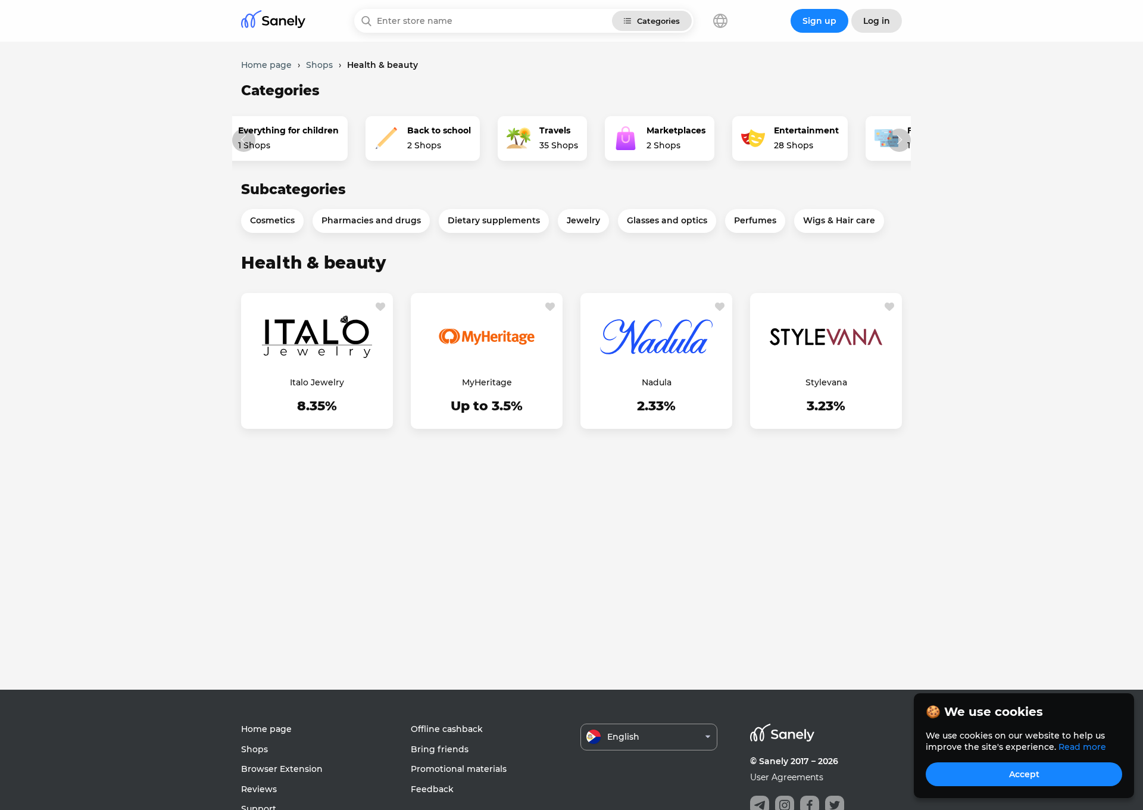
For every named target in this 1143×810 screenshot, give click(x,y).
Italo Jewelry (317, 382)
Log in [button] (876, 20)
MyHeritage (487, 382)
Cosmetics (272, 220)
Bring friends (440, 749)
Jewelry (583, 220)
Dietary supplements (494, 220)
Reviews (259, 789)
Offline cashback (447, 729)
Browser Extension (282, 769)
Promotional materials (459, 769)
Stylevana (826, 382)
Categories (658, 21)
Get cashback (317, 407)
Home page (266, 729)
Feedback (432, 789)
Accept (1024, 774)
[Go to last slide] (243, 140)
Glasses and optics (667, 220)
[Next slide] (899, 140)
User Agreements (786, 777)
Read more (1082, 747)
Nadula (657, 382)
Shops (254, 749)
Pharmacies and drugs (371, 220)
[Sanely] (273, 21)
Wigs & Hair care (839, 220)
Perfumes (755, 220)
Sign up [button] (819, 20)
